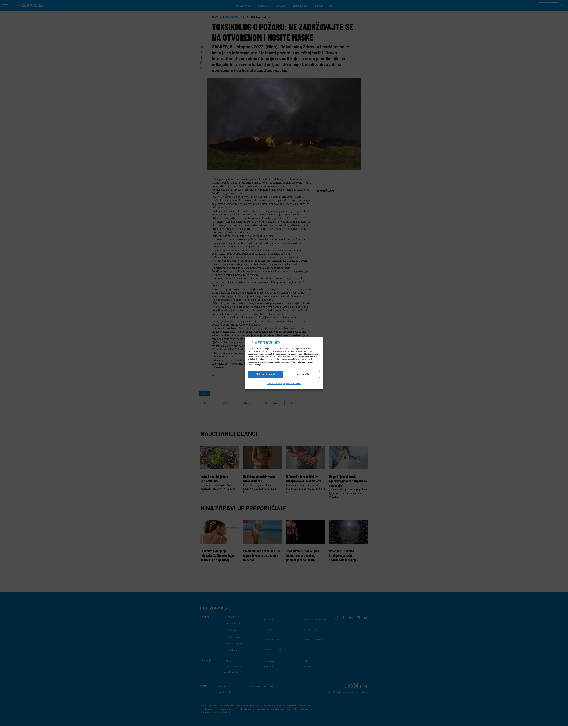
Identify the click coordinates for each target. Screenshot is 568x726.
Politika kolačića (274, 383)
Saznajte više (302, 374)
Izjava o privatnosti (292, 383)
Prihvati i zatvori (265, 374)
